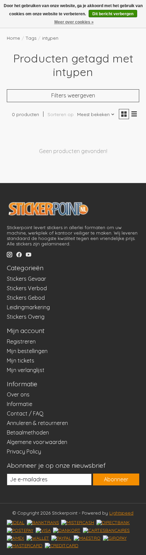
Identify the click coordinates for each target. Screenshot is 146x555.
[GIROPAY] (115, 538)
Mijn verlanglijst (25, 370)
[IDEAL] (15, 522)
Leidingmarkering (28, 307)
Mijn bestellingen (27, 351)
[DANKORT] (66, 530)
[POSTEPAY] (20, 530)
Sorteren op (61, 114)
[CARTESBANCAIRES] (106, 530)
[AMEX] (15, 538)
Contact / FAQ (25, 413)
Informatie (19, 404)
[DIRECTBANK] (113, 522)
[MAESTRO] (87, 538)
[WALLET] (37, 538)
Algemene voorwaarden (37, 442)
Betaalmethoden (28, 432)
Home (13, 38)
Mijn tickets (20, 360)
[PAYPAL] (61, 538)
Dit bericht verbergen (112, 14)
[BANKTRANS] (43, 522)
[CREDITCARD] (61, 545)
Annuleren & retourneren (37, 423)
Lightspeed (121, 513)
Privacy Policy (24, 451)
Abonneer (116, 479)
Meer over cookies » (74, 22)
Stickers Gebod (26, 297)
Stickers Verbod (27, 288)
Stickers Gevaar (26, 278)
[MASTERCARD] (24, 545)
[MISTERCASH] (77, 522)
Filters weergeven (73, 95)
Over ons (18, 394)
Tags (31, 38)
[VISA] (43, 530)
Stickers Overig (25, 316)
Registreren (21, 341)
